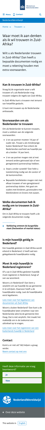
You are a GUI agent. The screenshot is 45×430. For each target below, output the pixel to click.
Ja (6, 374)
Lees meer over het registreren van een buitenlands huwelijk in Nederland (20, 329)
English (22, 423)
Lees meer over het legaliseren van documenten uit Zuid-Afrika (18, 301)
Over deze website (15, 412)
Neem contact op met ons (14, 351)
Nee (8, 380)
